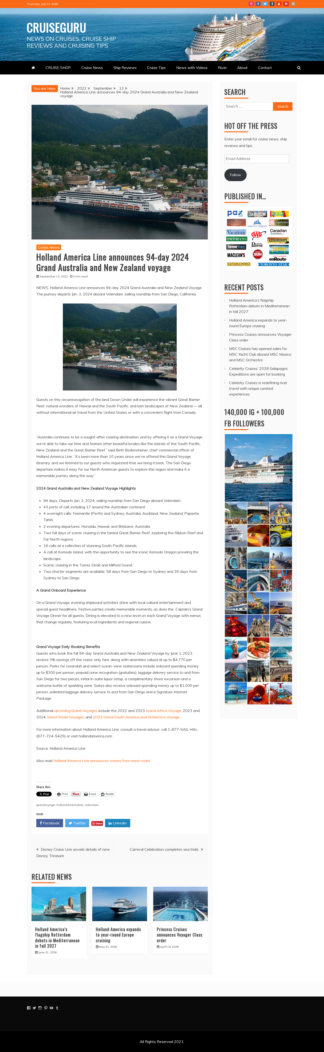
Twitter (265, 4)
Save (99, 823)
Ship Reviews (125, 67)
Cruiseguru (56, 27)
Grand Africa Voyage (163, 710)
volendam (92, 805)
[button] (258, 468)
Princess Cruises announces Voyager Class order (179, 934)
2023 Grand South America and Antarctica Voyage (136, 717)
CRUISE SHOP (58, 67)
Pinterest (286, 4)
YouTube (279, 4)
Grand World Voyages (65, 717)
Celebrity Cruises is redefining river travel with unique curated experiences (258, 388)
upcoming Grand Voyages (75, 710)
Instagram (251, 4)
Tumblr (272, 4)
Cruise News (92, 67)
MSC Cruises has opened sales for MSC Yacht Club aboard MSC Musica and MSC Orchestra (260, 354)
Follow (235, 174)
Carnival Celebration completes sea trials (164, 849)
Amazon (293, 4)
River (222, 67)
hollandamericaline (69, 805)
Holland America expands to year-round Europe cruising (118, 934)
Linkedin (119, 823)
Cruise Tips (156, 67)
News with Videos (192, 67)
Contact (265, 67)
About (242, 67)
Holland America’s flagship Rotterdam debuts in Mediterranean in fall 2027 (57, 937)
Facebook (258, 4)
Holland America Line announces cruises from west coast (101, 760)
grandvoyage (45, 805)
